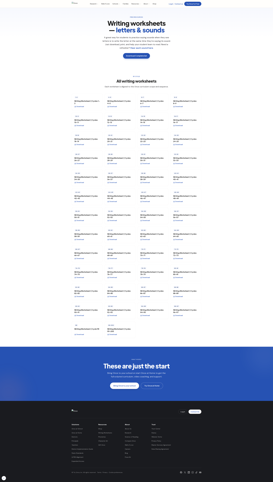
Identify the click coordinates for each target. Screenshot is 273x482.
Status (154, 433)
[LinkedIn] (189, 472)
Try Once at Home (151, 386)
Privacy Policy (156, 441)
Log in (171, 4)
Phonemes (102, 437)
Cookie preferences (116, 472)
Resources (135, 4)
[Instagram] (193, 472)
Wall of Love (105, 4)
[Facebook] (181, 472)
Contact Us (195, 412)
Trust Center (156, 429)
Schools (115, 4)
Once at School (77, 429)
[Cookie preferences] (4, 478)
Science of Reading (131, 437)
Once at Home (77, 433)
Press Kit (128, 457)
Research (93, 4)
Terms (99, 472)
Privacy (105, 472)
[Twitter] (185, 472)
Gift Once (101, 445)
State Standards (77, 453)
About (146, 4)
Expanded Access (78, 461)
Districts (75, 437)
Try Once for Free (192, 4)
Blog (126, 453)
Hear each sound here (141, 48)
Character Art (103, 441)
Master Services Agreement (161, 445)
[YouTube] (200, 472)
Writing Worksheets (105, 433)
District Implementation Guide (82, 449)
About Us (128, 429)
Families (126, 4)
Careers (127, 449)
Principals (75, 441)
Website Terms (157, 437)
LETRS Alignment (77, 457)
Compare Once (130, 441)
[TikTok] (196, 472)
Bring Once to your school (124, 386)
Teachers (75, 445)
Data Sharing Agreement (160, 449)
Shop (154, 4)
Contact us (179, 4)
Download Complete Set (136, 56)
